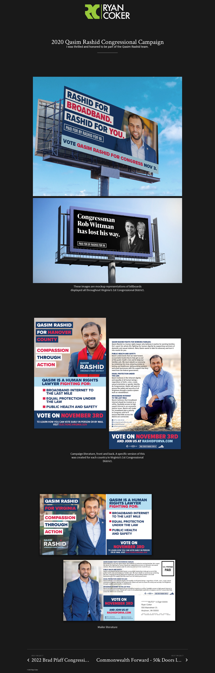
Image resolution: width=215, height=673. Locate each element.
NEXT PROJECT (177, 655)
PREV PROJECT (37, 655)
